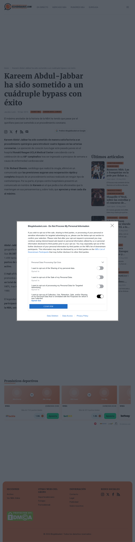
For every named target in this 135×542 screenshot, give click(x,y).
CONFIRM (48, 306)
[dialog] (67, 271)
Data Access (67, 316)
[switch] (100, 268)
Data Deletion (52, 316)
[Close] (113, 226)
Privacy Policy (82, 316)
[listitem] (67, 262)
